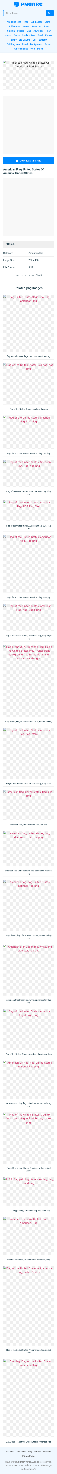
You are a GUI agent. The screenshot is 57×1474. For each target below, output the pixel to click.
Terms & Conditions (42, 1451)
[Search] (50, 13)
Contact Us (21, 1451)
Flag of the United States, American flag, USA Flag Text (28, 527)
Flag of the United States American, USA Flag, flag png (28, 492)
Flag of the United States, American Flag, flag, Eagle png (28, 636)
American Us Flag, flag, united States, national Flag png (28, 1104)
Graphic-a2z (30, 1469)
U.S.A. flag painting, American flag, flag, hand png (28, 1210)
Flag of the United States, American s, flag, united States (29, 1169)
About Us (10, 1451)
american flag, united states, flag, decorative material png (28, 872)
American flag (35, 253)
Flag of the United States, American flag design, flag (29, 1054)
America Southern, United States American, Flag (28, 1259)
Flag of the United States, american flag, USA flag (28, 453)
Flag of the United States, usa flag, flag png (29, 409)
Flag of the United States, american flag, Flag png (28, 597)
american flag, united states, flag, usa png (28, 825)
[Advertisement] (28, 125)
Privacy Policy (28, 1456)
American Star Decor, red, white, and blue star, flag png (28, 1001)
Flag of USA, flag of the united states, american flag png (28, 936)
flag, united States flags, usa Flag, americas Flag (28, 356)
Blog (30, 1451)
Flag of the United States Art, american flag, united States (28, 1351)
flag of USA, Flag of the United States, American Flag (28, 721)
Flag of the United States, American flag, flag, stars (28, 783)
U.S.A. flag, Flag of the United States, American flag (28, 1442)
